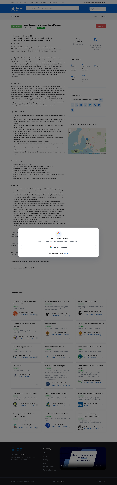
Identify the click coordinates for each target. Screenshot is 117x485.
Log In (66, 253)
